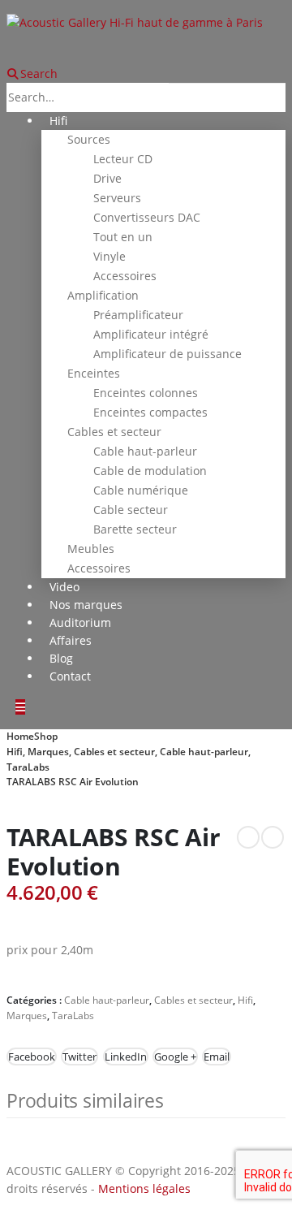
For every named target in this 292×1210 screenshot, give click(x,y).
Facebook (31, 1056)
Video (64, 586)
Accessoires (125, 275)
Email (217, 1056)
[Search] (189, 98)
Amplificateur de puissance (167, 353)
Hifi (58, 120)
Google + (175, 1056)
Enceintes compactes (150, 412)
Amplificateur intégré (150, 334)
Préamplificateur (138, 314)
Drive (107, 178)
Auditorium (80, 622)
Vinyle (109, 256)
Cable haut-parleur (145, 451)
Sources (88, 139)
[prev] (248, 837)
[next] (272, 837)
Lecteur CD (122, 158)
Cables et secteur (114, 431)
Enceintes (93, 373)
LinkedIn (126, 1056)
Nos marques (85, 604)
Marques (26, 1015)
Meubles (90, 548)
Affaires (70, 640)
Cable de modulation (150, 470)
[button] (32, 73)
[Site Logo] (134, 21)
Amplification (103, 295)
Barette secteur (135, 529)
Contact (70, 676)
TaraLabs (73, 1015)
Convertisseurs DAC (146, 217)
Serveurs (117, 197)
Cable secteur (130, 509)
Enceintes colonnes (145, 392)
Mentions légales (144, 1188)
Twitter (79, 1056)
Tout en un (122, 236)
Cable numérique (140, 490)
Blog (61, 658)
